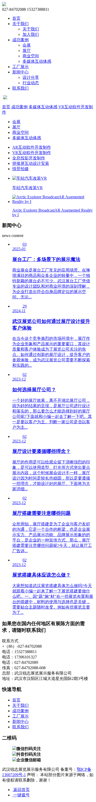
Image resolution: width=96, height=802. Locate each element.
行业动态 (31, 83)
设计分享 (31, 77)
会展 (27, 45)
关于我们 (20, 23)
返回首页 (21, 789)
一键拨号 (21, 795)
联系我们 (20, 88)
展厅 (27, 50)
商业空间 (31, 56)
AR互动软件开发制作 (31, 147)
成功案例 (20, 40)
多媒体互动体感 (37, 61)
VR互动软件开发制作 (31, 152)
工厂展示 (20, 66)
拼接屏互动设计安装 (30, 163)
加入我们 (31, 34)
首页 (16, 18)
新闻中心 (20, 72)
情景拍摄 (20, 169)
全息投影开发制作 (28, 158)
